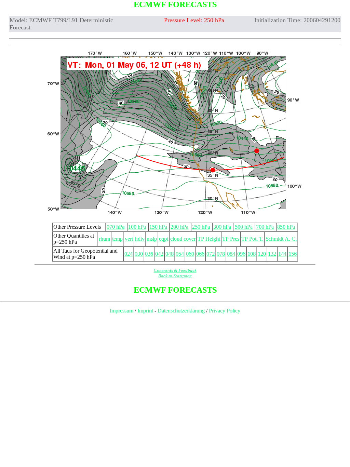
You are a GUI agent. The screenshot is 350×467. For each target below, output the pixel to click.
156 (292, 254)
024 (128, 254)
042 (159, 254)
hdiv (140, 239)
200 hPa (179, 227)
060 (190, 254)
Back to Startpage (175, 275)
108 (251, 254)
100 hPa (137, 227)
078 (221, 254)
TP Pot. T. (252, 239)
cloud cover (183, 239)
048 (169, 254)
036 (149, 254)
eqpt (163, 239)
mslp (152, 239)
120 (262, 254)
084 (231, 254)
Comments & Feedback (175, 270)
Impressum (121, 310)
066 (200, 254)
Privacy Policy (224, 310)
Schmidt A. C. (281, 239)
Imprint (145, 310)
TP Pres (230, 239)
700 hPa (265, 227)
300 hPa (222, 227)
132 (272, 254)
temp (117, 239)
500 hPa (244, 227)
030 (139, 254)
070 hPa (115, 227)
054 (180, 254)
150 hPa (158, 227)
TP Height (209, 239)
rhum (104, 239)
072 (210, 254)
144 (282, 254)
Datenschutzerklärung (181, 310)
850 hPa (286, 227)
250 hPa (201, 227)
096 (241, 254)
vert (129, 239)
